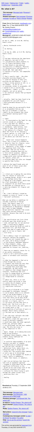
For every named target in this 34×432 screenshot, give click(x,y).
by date (28, 416)
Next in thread (21, 18)
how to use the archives (14, 420)
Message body (18, 12)
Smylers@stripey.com (12, 31)
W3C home (5, 3)
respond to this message (19, 412)
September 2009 (17, 5)
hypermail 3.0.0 (26, 425)
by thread (6, 418)
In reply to (13, 18)
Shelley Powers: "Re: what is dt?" (21, 402)
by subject (13, 418)
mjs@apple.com (25, 23)
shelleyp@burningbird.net (11, 29)
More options (7, 14)
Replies (29, 18)
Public (21, 3)
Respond (27, 12)
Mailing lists (14, 3)
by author (20, 418)
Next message (21, 16)
